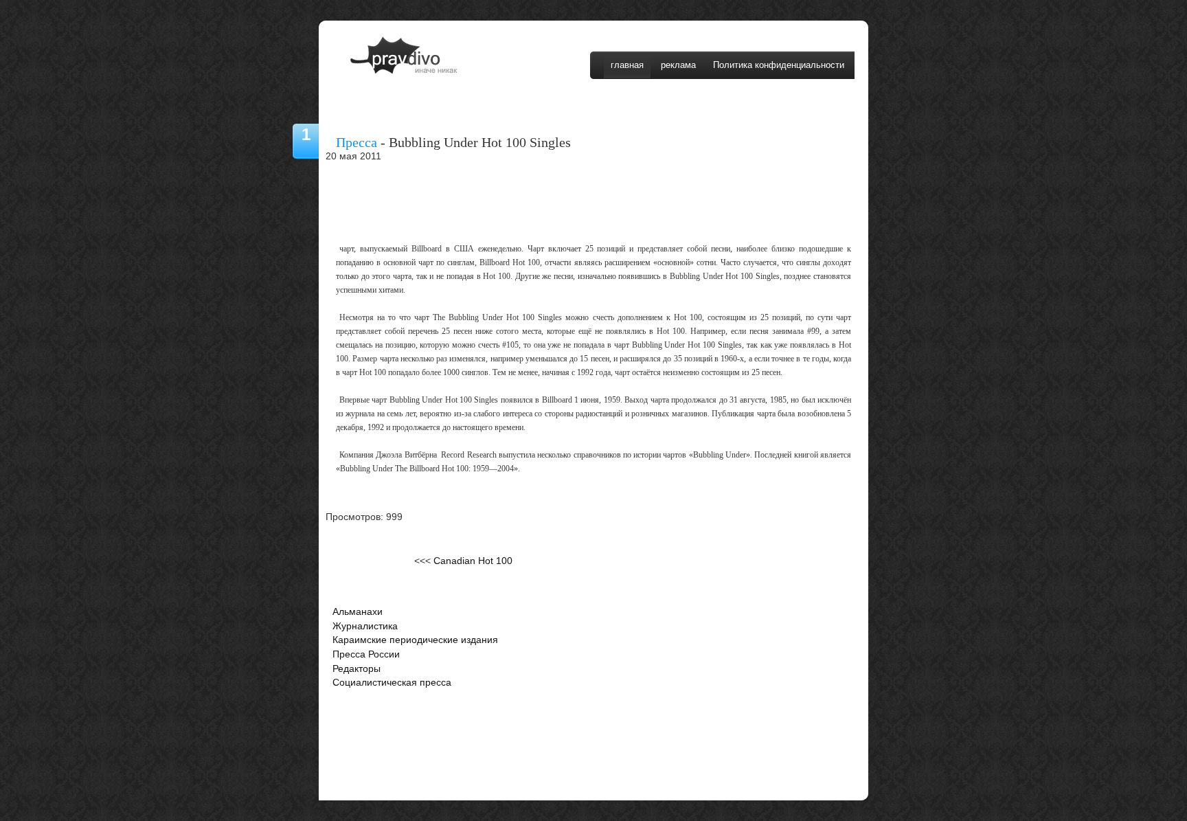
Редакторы (356, 669)
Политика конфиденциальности (778, 65)
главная (627, 65)
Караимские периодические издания (415, 640)
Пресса (356, 142)
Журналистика (365, 626)
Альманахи (357, 612)
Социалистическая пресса (391, 682)
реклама (678, 65)
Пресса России (366, 654)
